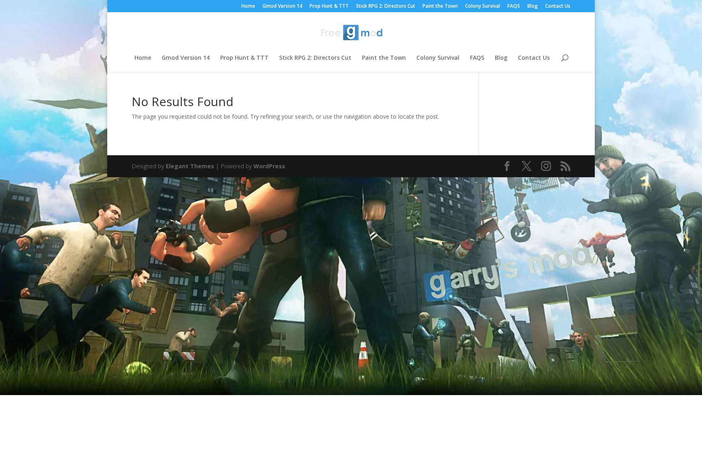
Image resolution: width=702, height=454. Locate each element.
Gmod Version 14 (282, 6)
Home (248, 6)
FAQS (513, 6)
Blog (532, 6)
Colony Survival (482, 6)
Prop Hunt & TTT (329, 6)
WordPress (269, 166)
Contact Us (557, 6)
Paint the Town (440, 6)
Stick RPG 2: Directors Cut (385, 6)
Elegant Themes (190, 166)
